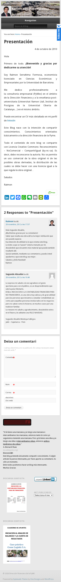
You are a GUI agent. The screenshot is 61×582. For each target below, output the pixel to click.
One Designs (35, 579)
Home (17, 34)
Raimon (9, 221)
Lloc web (9, 400)
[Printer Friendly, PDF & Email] (51, 192)
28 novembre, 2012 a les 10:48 (18, 277)
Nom (10, 385)
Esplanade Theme (20, 579)
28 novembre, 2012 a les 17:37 (18, 224)
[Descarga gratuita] (16, 497)
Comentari (10, 358)
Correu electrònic (10, 395)
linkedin (11, 120)
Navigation (30, 20)
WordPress (49, 579)
